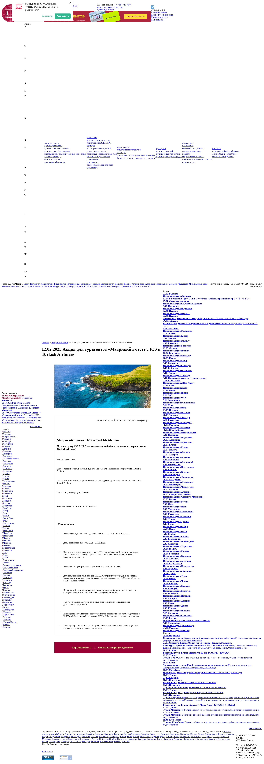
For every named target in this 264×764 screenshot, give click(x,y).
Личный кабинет (159, 12)
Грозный (96, 284)
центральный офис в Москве (225, 151)
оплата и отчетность (96, 151)
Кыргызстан (30, 138)
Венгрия (28, 63)
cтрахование (92, 159)
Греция (27, 78)
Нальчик (6, 286)
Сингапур (29, 209)
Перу (26, 185)
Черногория (29, 249)
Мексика (28, 162)
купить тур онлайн (106, 10)
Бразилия (28, 56)
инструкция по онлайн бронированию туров (65, 154)
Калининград (138, 284)
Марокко (28, 160)
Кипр (26, 128)
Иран (26, 108)
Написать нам (157, 20)
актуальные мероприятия (129, 150)
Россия (27, 192)
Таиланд (28, 217)
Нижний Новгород (20, 286)
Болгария (28, 53)
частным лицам (51, 143)
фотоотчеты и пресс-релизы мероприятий (136, 158)
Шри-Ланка (29, 261)
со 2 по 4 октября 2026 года (202, 671)
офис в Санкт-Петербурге (224, 154)
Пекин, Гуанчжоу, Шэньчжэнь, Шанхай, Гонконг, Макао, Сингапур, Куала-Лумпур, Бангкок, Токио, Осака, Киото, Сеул (210, 645)
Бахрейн (28, 48)
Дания (27, 86)
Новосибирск (36, 286)
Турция (27, 224)
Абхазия (28, 29)
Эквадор (28, 266)
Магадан (173, 284)
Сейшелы (28, 204)
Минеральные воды (198, 284)
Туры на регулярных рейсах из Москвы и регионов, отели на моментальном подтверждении (207, 657)
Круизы (155, 736)
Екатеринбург (107, 284)
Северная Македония (34, 202)
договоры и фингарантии (99, 148)
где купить (161, 148)
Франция (28, 239)
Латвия (27, 143)
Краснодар (150, 284)
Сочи (86, 286)
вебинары (121, 152)
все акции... (36, 426)
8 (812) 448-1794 (206, 299)
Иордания (29, 105)
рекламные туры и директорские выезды (136, 155)
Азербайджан (30, 34)
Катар (27, 125)
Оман (27, 180)
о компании (187, 143)
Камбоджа (29, 123)
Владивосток (60, 284)
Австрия (28, 31)
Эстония (28, 269)
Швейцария (29, 256)
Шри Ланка (75, 741)
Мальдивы (29, 155)
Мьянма (28, 165)
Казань (127, 284)
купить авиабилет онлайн (56, 148)
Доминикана (30, 88)
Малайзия (29, 152)
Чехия (27, 251)
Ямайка (27, 279)
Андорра (28, 39)
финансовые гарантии (192, 148)
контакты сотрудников (222, 156)
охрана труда (188, 162)
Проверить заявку (159, 17)
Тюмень (102, 286)
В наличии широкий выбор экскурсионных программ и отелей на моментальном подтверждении (210, 714)
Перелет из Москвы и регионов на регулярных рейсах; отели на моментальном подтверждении (211, 722)
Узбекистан (29, 229)
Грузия (27, 81)
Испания (28, 113)
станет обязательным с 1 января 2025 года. (205, 317)
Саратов (79, 286)
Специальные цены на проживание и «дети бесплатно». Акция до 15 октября (20, 404)
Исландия (29, 110)
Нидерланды (30, 170)
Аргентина (29, 41)
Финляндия (29, 237)
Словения (29, 212)
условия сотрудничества (98, 140)
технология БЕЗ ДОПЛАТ (99, 143)
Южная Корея (30, 274)
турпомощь (92, 167)
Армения (28, 44)
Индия (27, 100)
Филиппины (30, 234)
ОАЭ (26, 177)
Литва (27, 145)
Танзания (28, 219)
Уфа (109, 286)
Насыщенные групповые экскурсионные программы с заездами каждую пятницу (207, 665)
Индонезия (29, 103)
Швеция (28, 259)
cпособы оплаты (52, 159)
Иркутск (119, 284)
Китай (27, 130)
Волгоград (85, 284)
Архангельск (47, 284)
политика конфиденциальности (197, 159)
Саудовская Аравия (33, 197)
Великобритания (32, 61)
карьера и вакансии (191, 151)
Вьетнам (28, 68)
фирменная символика (193, 156)
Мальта (27, 157)
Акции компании (59, 342)
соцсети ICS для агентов (98, 156)
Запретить (47, 15)
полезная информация (54, 162)
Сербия (27, 207)
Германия (28, 76)
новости (186, 154)
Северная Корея (31, 199)
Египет (27, 93)
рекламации (92, 162)
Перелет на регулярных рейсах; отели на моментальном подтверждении (211, 708)
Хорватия (28, 244)
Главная (45, 342)
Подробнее (17, 396)
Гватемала (29, 73)
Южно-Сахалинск (142, 286)
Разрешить (63, 15)
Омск (46, 286)
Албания (28, 36)
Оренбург (54, 286)
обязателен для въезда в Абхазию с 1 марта (210, 323)
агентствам (92, 137)
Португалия (29, 187)
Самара (71, 286)
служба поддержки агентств (100, 165)
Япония (28, 281)
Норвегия (28, 172)
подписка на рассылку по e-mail (102, 154)
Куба (26, 135)
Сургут (93, 286)
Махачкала (183, 284)
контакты (216, 148)
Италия (27, 115)
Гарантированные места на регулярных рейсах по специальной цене (212, 638)
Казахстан (29, 120)
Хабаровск (117, 286)
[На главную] (11, 21)
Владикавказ (73, 284)
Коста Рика (29, 133)
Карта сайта (47, 751)
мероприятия (123, 147)
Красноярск (161, 284)
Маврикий (29, 150)
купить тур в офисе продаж (110, 7)
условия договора (52, 156)
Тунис (27, 222)
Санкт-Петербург (32, 284)
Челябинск (128, 286)
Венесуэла (29, 66)
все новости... (255, 728)
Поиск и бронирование (162, 15)
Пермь (63, 286)
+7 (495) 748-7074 (123, 5)
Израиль (28, 98)
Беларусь (28, 51)
